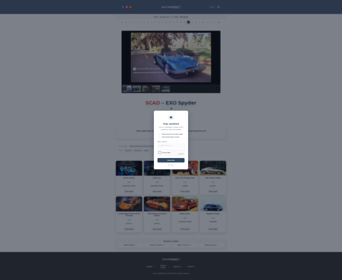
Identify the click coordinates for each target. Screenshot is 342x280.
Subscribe (171, 160)
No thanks (171, 165)
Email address (162, 141)
